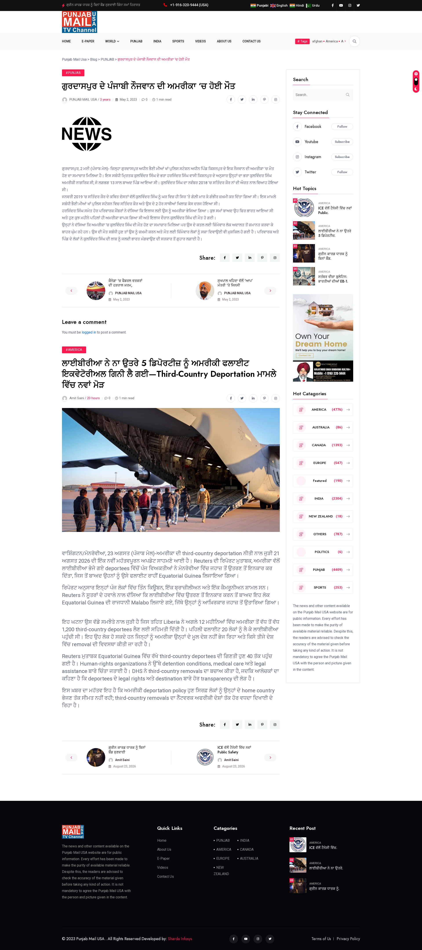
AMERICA (324, 203)
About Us (164, 849)
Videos (162, 867)
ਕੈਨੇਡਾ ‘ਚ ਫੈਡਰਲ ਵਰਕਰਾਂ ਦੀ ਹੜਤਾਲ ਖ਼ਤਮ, (125, 283)
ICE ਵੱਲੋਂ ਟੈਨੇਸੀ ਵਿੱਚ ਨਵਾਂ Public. (335, 210)
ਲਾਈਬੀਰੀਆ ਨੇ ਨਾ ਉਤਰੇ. (326, 868)
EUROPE (222, 858)
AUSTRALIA (249, 858)
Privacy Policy (348, 939)
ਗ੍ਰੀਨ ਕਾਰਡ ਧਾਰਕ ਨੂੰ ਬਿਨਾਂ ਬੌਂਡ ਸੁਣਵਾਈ (127, 750)
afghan (317, 41)
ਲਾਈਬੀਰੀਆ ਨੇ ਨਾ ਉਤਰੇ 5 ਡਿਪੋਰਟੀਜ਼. (334, 233)
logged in (89, 332)
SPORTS (178, 41)
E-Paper (163, 858)
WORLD (110, 41)
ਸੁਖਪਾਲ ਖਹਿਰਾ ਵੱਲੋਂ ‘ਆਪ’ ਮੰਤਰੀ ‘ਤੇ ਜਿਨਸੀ (235, 283)
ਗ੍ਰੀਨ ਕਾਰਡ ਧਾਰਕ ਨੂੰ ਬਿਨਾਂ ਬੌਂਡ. (332, 256)
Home (161, 840)
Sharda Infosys (180, 939)
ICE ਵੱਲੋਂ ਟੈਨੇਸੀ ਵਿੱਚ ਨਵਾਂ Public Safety (234, 750)
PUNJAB (136, 41)
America (332, 41)
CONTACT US (251, 41)
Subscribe (342, 141)
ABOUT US (224, 41)
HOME (66, 41)
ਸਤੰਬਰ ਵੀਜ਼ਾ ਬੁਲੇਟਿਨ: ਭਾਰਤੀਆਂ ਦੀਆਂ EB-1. (333, 279)
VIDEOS (200, 41)
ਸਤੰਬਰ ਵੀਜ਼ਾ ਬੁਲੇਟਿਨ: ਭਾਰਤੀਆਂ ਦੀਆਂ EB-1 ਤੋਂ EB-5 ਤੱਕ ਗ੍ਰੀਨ (105, 5)
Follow (342, 126)
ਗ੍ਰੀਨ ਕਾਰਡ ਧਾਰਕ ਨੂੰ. (324, 888)
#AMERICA (74, 350)
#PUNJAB (73, 72)
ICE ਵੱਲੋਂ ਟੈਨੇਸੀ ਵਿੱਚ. (323, 847)
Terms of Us (321, 939)
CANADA (247, 849)
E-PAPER (88, 41)
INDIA (157, 41)
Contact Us (165, 876)
